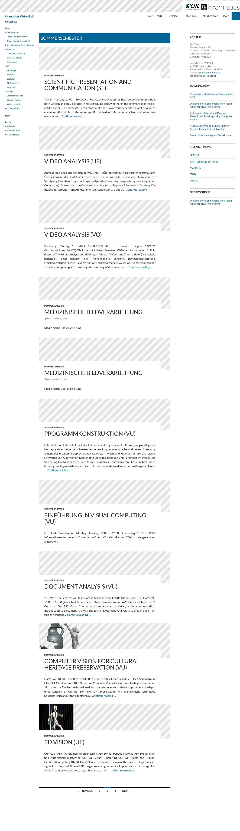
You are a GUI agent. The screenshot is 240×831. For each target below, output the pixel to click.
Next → (126, 790)
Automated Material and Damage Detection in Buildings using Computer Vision (211, 116)
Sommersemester (54, 75)
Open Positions (210, 16)
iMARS (193, 180)
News (7, 28)
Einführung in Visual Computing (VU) (95, 518)
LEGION (194, 155)
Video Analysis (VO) (73, 234)
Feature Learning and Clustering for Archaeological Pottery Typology (209, 127)
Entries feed (10, 126)
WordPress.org (12, 134)
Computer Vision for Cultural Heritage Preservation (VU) (91, 664)
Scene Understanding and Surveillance (210, 135)
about (212, 75)
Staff (159, 16)
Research (174, 16)
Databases (12, 62)
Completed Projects (16, 53)
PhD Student (13, 83)
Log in (8, 122)
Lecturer (11, 78)
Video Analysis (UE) (72, 161)
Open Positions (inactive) (18, 41)
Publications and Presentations (19, 45)
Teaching (191, 16)
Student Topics (14, 100)
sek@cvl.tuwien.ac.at (209, 72)
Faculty (10, 74)
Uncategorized (12, 108)
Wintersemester (14, 104)
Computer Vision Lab (19, 16)
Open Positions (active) (17, 36)
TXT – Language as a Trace (204, 161)
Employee (11, 70)
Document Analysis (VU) (81, 586)
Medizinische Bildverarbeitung (93, 311)
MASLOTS (195, 167)
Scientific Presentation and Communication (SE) (88, 84)
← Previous (85, 790)
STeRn (193, 174)
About (226, 16)
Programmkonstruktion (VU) (90, 433)
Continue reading (73, 116)
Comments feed (12, 130)
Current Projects (14, 57)
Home (150, 16)
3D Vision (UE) (64, 741)
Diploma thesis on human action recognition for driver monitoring (211, 105)
